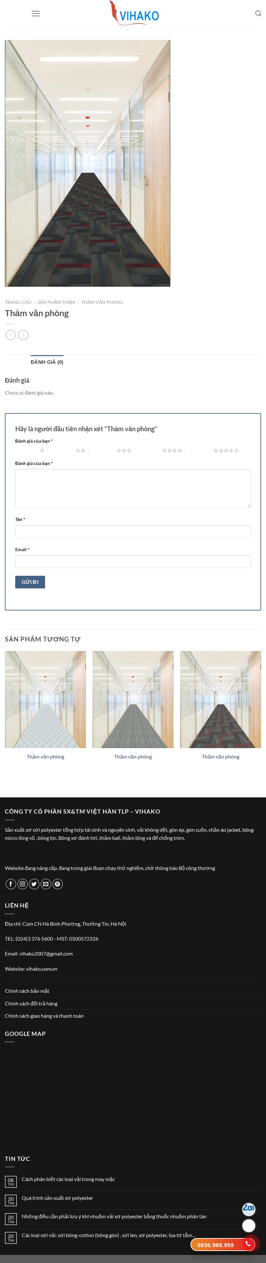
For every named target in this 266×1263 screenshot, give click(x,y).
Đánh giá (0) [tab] (47, 362)
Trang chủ (18, 302)
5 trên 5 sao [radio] (199, 450)
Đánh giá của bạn (34, 441)
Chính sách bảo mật (27, 991)
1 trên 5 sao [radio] (26, 450)
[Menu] (35, 13)
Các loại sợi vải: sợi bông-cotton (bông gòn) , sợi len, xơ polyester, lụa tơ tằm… (109, 1235)
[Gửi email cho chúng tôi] (46, 884)
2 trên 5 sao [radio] (61, 450)
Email (22, 549)
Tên (20, 519)
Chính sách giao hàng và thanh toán (44, 1016)
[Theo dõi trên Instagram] (22, 884)
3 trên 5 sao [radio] (102, 450)
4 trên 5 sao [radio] (148, 450)
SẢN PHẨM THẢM (56, 302)
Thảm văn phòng (102, 302)
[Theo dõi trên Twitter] (34, 884)
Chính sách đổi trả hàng (31, 1003)
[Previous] (5, 712)
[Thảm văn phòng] (45, 699)
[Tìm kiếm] (258, 13)
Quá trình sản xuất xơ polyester (57, 1198)
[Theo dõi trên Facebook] (11, 884)
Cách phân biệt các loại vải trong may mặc (68, 1179)
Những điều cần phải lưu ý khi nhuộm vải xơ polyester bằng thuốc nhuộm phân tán (114, 1216)
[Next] (261, 712)
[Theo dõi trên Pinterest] (57, 884)
